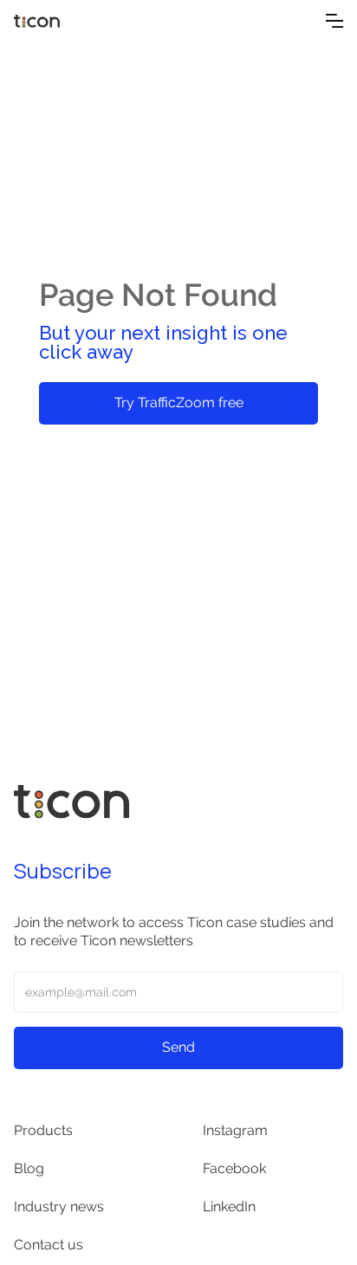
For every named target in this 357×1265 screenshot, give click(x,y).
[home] (90, 21)
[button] (334, 21)
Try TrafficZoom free (178, 402)
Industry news (59, 1206)
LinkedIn (229, 1206)
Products (43, 1130)
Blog (29, 1168)
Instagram (235, 1130)
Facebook (234, 1168)
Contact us (48, 1244)
